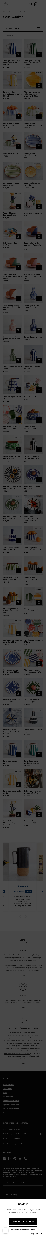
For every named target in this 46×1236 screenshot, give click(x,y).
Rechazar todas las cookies (23, 1230)
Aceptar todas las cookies (23, 1221)
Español (34, 1234)
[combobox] (36, 1233)
